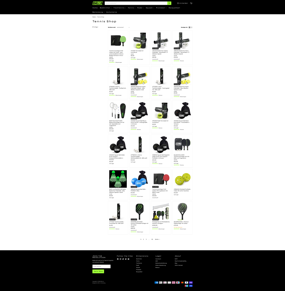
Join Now (98, 271)
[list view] (192, 27)
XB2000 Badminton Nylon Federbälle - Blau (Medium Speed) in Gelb (181, 88)
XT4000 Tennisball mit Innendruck (137, 51)
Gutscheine (111, 12)
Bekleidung (97, 12)
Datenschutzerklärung (161, 263)
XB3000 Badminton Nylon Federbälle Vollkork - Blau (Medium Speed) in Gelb (138, 88)
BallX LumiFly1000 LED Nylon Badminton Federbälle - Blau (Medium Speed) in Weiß (117, 190)
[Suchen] (169, 3)
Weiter (157, 239)
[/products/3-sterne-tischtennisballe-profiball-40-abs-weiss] (118, 76)
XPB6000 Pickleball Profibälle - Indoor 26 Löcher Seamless (182, 190)
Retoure (157, 267)
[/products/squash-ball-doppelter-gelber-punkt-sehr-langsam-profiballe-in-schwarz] (161, 144)
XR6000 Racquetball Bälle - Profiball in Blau (138, 190)
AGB (156, 261)
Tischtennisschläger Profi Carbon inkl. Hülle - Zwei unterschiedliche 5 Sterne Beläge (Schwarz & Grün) (116, 53)
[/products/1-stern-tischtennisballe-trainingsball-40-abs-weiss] (161, 76)
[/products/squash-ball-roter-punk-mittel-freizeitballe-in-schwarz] (182, 110)
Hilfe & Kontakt (179, 265)
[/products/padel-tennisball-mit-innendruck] (161, 110)
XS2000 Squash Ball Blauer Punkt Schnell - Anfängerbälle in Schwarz (139, 122)
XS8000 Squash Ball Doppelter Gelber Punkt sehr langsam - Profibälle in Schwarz (161, 156)
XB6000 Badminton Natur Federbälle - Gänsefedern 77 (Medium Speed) (181, 52)
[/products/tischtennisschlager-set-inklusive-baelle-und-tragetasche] (182, 144)
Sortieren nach (112, 27)
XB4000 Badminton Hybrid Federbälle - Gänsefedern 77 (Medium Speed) (160, 52)
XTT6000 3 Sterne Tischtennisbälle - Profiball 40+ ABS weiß (117, 88)
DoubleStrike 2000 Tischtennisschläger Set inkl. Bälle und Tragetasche (181, 156)
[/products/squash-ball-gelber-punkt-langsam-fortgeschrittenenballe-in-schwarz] (118, 144)
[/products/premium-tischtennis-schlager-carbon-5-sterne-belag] (118, 40)
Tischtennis (119, 8)
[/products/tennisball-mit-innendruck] (139, 40)
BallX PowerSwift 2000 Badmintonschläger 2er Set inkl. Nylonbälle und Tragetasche (116, 123)
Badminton (105, 8)
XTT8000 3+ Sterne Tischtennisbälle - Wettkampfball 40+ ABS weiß (139, 156)
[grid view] (189, 27)
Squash (149, 8)
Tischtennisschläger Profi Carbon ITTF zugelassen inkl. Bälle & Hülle (160, 190)
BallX (176, 259)
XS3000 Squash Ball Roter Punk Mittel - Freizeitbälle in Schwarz (181, 122)
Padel (140, 8)
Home (95, 8)
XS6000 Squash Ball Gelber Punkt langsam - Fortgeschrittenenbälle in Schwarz (117, 157)
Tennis (131, 8)
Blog (176, 263)
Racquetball (174, 8)
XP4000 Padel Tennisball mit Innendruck (160, 121)
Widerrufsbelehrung (160, 265)
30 (152, 239)
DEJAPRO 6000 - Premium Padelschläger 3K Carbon (181, 222)
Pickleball (161, 8)
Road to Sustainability (180, 261)
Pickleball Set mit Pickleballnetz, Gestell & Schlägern (161, 222)
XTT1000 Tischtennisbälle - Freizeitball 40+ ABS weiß (116, 222)
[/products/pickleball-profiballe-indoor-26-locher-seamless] (182, 179)
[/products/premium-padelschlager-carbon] (182, 211)
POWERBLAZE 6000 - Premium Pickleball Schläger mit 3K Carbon (139, 223)
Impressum (158, 259)
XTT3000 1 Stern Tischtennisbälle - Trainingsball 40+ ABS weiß (160, 88)
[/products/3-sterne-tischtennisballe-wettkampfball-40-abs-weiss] (139, 144)
